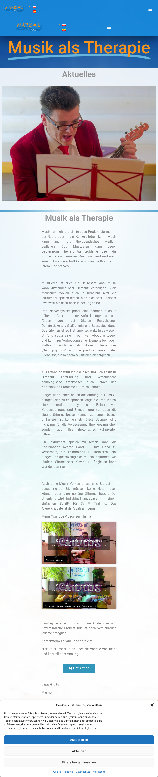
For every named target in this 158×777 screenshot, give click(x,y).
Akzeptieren (79, 740)
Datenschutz (83, 771)
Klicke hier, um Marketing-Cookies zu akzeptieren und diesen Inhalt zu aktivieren (79, 543)
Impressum (98, 771)
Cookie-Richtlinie (63, 771)
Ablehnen (79, 751)
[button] (152, 705)
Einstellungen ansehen (79, 762)
